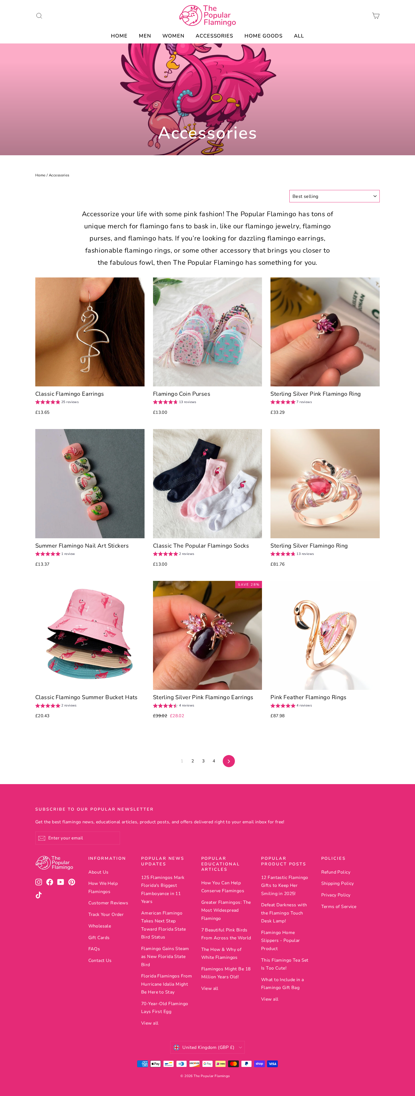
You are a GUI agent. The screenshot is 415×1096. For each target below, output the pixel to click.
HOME (119, 35)
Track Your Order (106, 914)
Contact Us (100, 960)
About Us (98, 872)
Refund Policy (336, 872)
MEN (145, 35)
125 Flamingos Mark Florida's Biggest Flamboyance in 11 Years (163, 889)
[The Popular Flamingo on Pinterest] (71, 882)
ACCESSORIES (214, 35)
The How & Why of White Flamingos (221, 953)
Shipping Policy (337, 883)
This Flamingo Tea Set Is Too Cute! (285, 964)
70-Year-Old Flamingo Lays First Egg (164, 1008)
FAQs (94, 949)
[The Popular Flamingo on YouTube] (60, 882)
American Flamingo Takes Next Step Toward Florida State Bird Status (163, 925)
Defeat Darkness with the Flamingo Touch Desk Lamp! (284, 913)
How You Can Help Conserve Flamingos (222, 887)
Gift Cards (99, 938)
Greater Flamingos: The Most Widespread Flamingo (226, 910)
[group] (57, 402)
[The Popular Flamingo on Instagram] (38, 882)
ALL (299, 35)
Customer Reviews (108, 903)
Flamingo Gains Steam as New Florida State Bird (165, 957)
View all (149, 1023)
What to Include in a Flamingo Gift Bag (282, 984)
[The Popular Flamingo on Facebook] (49, 882)
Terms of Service (339, 907)
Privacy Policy (336, 895)
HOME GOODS (263, 35)
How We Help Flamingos (103, 887)
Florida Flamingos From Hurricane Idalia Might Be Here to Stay (166, 984)
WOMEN (173, 35)
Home (40, 175)
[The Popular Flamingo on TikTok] (38, 895)
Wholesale (99, 926)
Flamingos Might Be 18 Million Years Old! (226, 973)
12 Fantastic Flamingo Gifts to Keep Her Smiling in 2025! (284, 885)
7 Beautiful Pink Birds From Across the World (226, 934)
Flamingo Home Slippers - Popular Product (280, 940)
